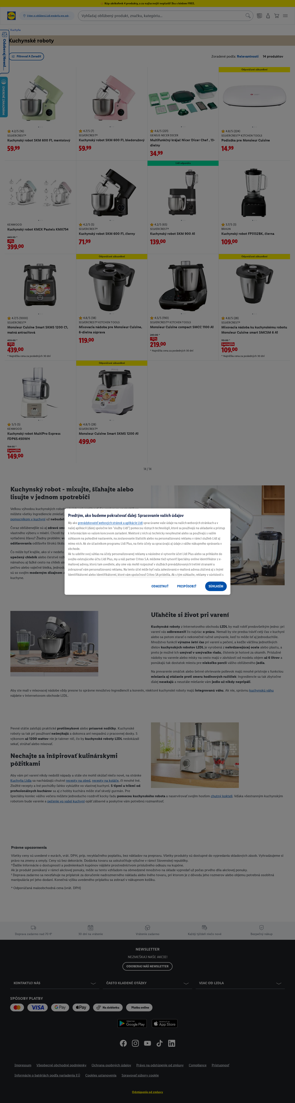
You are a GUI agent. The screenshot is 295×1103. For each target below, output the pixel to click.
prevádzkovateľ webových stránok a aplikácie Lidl (110, 523)
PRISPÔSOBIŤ (186, 586)
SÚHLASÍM (216, 586)
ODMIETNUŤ (159, 586)
